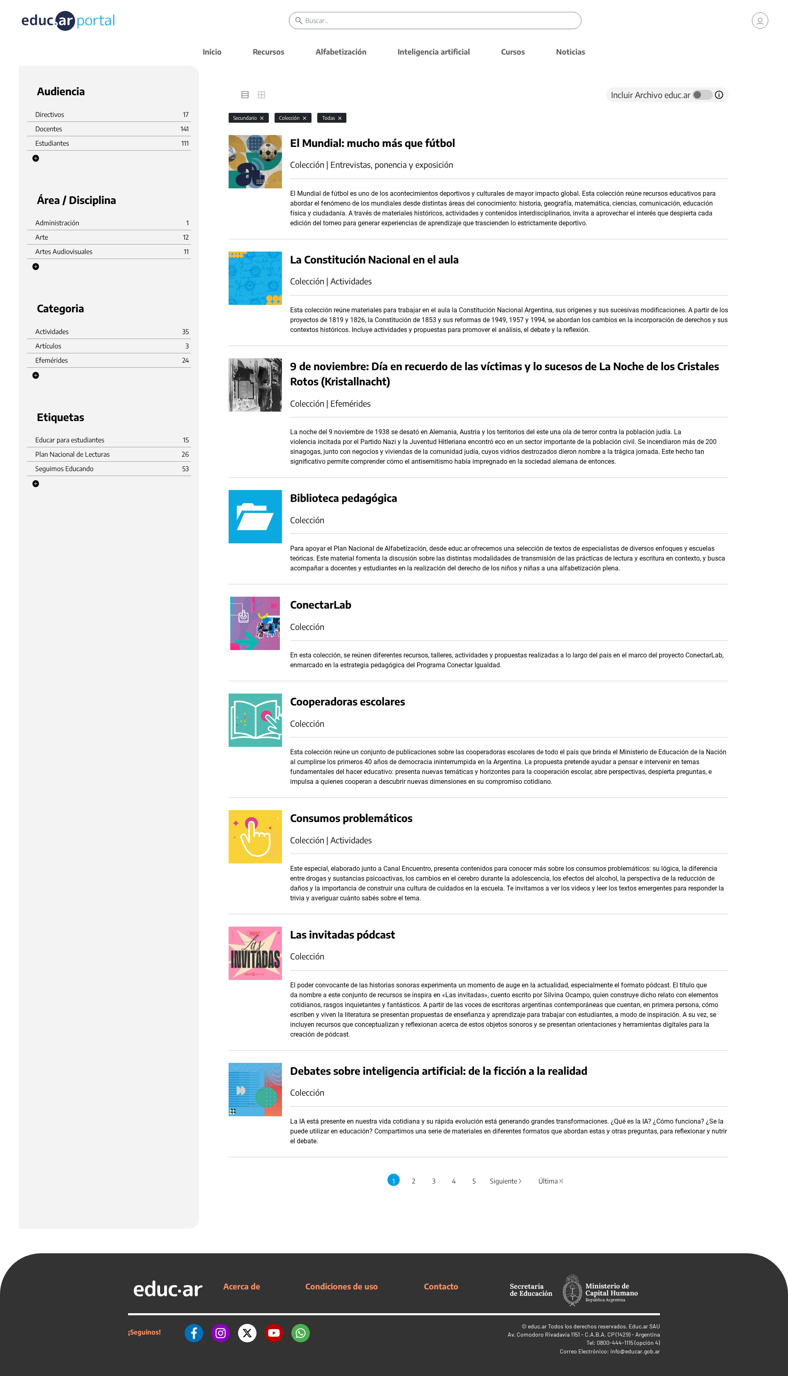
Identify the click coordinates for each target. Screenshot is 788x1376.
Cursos (513, 51)
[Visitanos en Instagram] (220, 1332)
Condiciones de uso (341, 1286)
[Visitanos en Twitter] (247, 1332)
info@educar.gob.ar (635, 1351)
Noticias (570, 51)
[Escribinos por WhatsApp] (300, 1332)
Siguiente (506, 1181)
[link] (760, 20)
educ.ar (537, 1326)
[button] (35, 158)
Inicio (212, 51)
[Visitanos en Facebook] (194, 1332)
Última (551, 1181)
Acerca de (241, 1286)
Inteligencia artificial (434, 51)
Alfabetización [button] (341, 51)
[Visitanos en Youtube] (274, 1332)
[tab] (245, 94)
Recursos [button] (268, 51)
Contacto (441, 1286)
